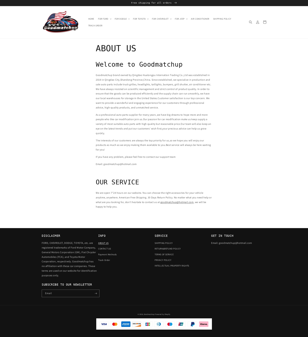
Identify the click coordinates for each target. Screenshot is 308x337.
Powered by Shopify (162, 314)
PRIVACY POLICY (163, 260)
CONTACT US (104, 248)
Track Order (104, 260)
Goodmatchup (149, 314)
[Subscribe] (95, 293)
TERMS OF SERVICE (164, 254)
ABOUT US (103, 243)
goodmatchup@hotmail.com (177, 202)
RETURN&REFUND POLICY (168, 248)
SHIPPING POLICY (164, 243)
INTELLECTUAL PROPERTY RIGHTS (172, 265)
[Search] (250, 22)
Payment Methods (107, 254)
